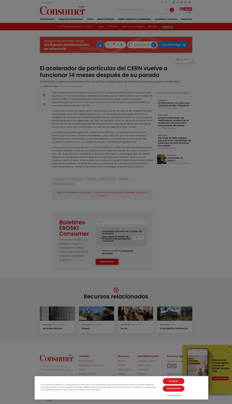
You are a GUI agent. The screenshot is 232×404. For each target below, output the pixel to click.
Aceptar (173, 381)
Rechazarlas (173, 388)
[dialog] (121, 388)
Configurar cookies (174, 395)
